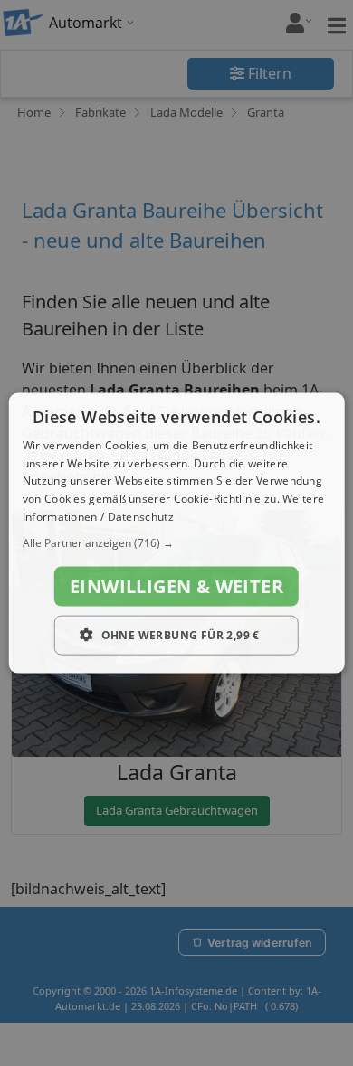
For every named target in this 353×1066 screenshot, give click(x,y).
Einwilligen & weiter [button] (176, 585)
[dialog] (177, 533)
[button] (177, 542)
